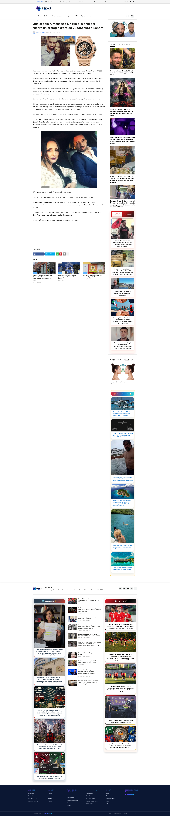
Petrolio (88, 796)
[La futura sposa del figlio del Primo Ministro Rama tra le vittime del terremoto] (72, 663)
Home (39, 16)
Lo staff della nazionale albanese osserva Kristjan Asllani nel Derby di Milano (88, 600)
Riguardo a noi (86, 16)
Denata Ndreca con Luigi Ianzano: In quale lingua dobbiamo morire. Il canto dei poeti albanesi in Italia (89, 626)
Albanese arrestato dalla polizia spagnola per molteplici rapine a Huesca (67, 277)
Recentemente (57, 16)
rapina (42, 20)
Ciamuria (30, 796)
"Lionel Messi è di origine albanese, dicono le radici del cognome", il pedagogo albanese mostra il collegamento (88, 672)
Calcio (77, 16)
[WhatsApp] (57, 253)
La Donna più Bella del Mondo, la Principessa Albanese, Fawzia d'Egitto (89, 635)
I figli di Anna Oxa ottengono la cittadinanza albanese (87, 617)
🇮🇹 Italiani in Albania (117, 214)
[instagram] (131, 588)
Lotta (107, 801)
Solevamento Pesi (111, 798)
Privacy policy (117, 814)
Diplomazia (51, 798)
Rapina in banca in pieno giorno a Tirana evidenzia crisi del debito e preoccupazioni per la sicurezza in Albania (42, 278)
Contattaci (125, 814)
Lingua (68, 16)
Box (107, 796)
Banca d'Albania (90, 798)
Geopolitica (89, 793)
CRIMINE (112, 45)
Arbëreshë (31, 793)
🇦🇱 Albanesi (128, 214)
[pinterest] (133, 2)
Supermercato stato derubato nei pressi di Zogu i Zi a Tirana (92, 276)
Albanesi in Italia (32, 798)
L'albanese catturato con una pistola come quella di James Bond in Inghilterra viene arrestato (89, 609)
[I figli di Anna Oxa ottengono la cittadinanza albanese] (72, 619)
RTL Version (134, 814)
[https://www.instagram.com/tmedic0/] (135, 588)
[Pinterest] (60, 253)
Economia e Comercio (92, 801)
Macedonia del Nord (72, 800)
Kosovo (69, 795)
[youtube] (130, 2)
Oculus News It (47, 814)
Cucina (46, 16)
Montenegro (70, 797)
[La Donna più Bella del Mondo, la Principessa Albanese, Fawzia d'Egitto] (72, 636)
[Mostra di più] (67, 253)
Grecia (68, 803)
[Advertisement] (69, 233)
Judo (107, 804)
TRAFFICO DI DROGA (123, 45)
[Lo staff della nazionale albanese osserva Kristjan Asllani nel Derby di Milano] (72, 601)
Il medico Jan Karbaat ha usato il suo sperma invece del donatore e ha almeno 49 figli (88, 682)
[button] (127, 16)
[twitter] (127, 2)
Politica (50, 793)
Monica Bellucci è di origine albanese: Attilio (89, 653)
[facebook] (125, 2)
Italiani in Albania (33, 801)
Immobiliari (89, 804)
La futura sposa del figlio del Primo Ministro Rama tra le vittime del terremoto (88, 662)
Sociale (50, 801)
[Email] (64, 253)
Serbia (68, 805)
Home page (36, 20)
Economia (50, 796)
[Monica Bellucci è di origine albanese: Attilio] (72, 655)
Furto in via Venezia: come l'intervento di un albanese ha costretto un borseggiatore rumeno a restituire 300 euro (89, 644)
